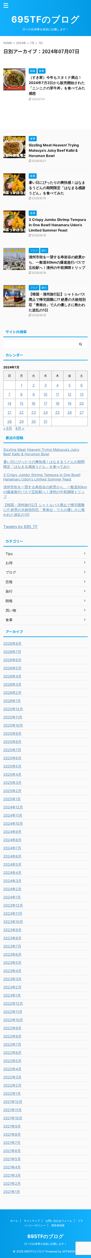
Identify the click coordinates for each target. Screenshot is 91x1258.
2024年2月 (12, 889)
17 (45, 403)
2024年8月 (12, 840)
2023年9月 (12, 930)
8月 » (19, 428)
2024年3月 (12, 881)
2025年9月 (12, 733)
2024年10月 (13, 823)
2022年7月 (12, 1044)
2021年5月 (12, 1159)
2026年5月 (12, 668)
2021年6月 (12, 1151)
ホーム (14, 1220)
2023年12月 (13, 905)
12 (69, 394)
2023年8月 (12, 938)
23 (33, 412)
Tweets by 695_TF (20, 526)
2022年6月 (12, 1052)
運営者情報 (57, 1225)
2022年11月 (12, 1011)
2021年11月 (12, 1110)
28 (9, 421)
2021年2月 (12, 1183)
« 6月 (7, 428)
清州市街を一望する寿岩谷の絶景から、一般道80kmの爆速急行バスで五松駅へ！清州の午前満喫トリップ (57, 262)
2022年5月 (12, 1061)
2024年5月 (12, 864)
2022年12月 (13, 1003)
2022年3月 (12, 1077)
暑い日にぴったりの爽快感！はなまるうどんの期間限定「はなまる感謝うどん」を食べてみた (57, 187)
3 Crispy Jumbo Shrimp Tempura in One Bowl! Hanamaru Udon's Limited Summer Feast (57, 224)
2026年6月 (12, 660)
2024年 (21, 43)
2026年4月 (12, 676)
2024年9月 (12, 831)
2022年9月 (12, 1028)
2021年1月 (11, 1191)
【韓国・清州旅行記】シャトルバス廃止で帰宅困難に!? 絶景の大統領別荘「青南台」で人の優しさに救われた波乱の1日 (44, 510)
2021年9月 (12, 1126)
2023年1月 (12, 995)
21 (9, 412)
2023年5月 (12, 962)
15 (21, 403)
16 (33, 403)
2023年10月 (13, 921)
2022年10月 (13, 1020)
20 (81, 403)
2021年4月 (12, 1167)
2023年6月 (12, 954)
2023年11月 (12, 913)
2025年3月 (12, 782)
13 (81, 394)
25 (57, 412)
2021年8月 (12, 1134)
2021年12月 (12, 1101)
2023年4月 (12, 971)
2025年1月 (12, 799)
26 (69, 412)
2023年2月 (12, 987)
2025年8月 (12, 741)
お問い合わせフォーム (59, 1220)
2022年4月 (12, 1069)
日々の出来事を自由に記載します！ (45, 1243)
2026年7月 (12, 651)
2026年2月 (12, 692)
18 (57, 403)
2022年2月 (12, 1085)
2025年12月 (13, 709)
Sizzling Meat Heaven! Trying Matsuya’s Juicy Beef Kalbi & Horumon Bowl (54, 150)
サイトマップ (32, 1220)
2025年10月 (13, 725)
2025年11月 (12, 717)
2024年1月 (12, 897)
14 (9, 403)
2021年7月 (12, 1142)
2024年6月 (12, 856)
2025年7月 (12, 750)
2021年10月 (12, 1118)
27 (82, 412)
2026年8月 (12, 643)
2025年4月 (12, 774)
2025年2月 (12, 791)
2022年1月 (12, 1093)
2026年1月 (12, 701)
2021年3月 (12, 1175)
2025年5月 (12, 766)
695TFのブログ (45, 19)
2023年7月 (12, 946)
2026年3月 (12, 684)
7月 (32, 43)
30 (33, 421)
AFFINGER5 (70, 1251)
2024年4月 (12, 872)
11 (57, 394)
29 (21, 421)
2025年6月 (12, 758)
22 (21, 412)
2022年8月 (12, 1036)
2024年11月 (12, 815)
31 (45, 421)
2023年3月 (12, 979)
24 (45, 412)
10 (45, 394)
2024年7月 (12, 848)
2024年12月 (13, 807)
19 (69, 403)
